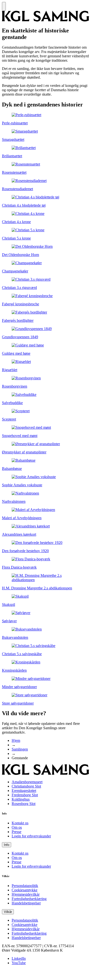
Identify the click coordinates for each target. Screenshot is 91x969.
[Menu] (4, 6)
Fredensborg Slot (25, 795)
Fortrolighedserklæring (29, 899)
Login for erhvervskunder (31, 836)
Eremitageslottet (24, 791)
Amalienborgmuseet (27, 782)
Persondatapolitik (25, 886)
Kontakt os (20, 823)
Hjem (16, 740)
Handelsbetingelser (26, 903)
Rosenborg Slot (23, 804)
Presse (16, 832)
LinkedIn (19, 958)
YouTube (19, 963)
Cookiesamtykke (24, 890)
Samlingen (20, 749)
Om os (17, 827)
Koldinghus (21, 799)
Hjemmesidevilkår (26, 894)
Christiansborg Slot (26, 786)
